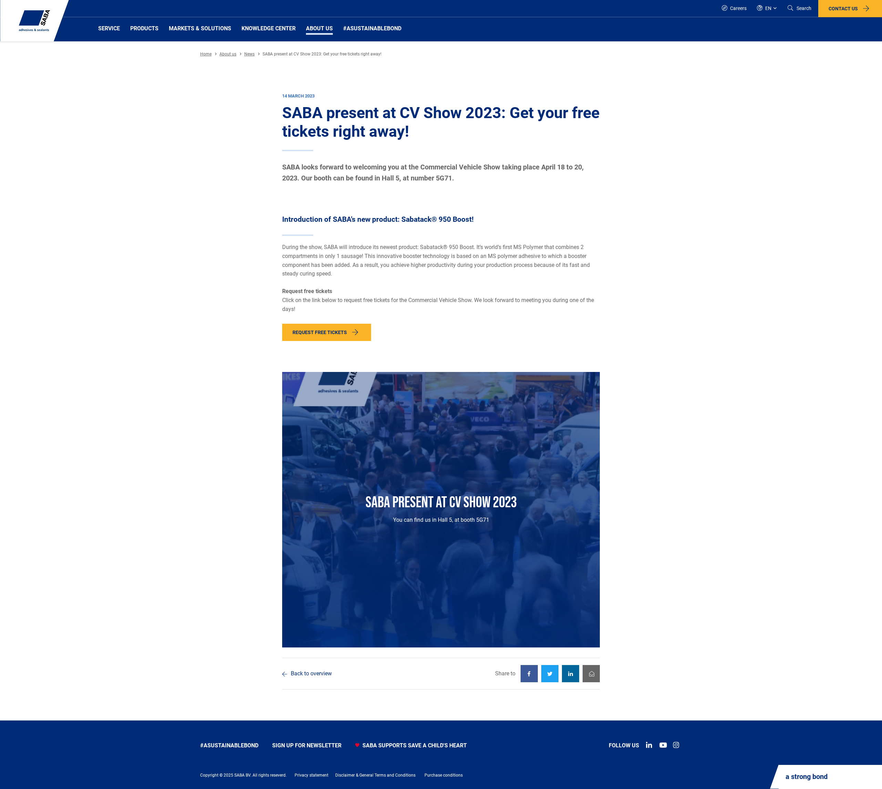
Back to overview (311, 673)
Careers (738, 8)
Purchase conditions (443, 775)
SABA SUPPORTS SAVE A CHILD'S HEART (414, 745)
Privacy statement (311, 775)
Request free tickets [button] (320, 332)
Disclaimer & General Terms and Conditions (375, 775)
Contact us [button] (843, 8)
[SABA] (34, 20)
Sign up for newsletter (306, 745)
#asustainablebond (229, 745)
